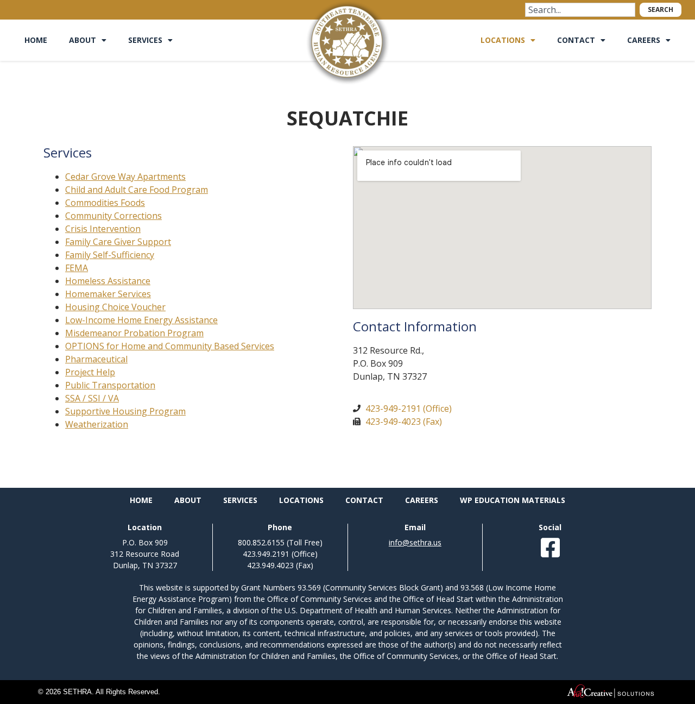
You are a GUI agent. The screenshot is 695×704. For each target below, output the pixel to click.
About (82, 40)
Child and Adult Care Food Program (136, 190)
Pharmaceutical (96, 359)
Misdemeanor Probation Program (134, 333)
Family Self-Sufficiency (109, 255)
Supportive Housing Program (125, 411)
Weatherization (96, 424)
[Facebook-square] (550, 547)
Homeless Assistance (107, 281)
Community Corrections (113, 216)
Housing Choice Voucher (115, 307)
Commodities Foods (105, 203)
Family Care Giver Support (118, 242)
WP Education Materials (512, 500)
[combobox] (580, 10)
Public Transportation (110, 385)
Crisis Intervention (103, 229)
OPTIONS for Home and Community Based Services (169, 346)
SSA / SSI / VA (92, 398)
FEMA (76, 268)
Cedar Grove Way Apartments (125, 177)
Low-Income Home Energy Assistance (141, 320)
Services (145, 40)
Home (35, 40)
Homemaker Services (108, 294)
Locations (503, 40)
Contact (576, 40)
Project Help (90, 372)
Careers (643, 40)
